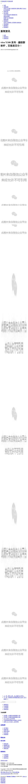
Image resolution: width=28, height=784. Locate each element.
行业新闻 (6, 706)
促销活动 (6, 38)
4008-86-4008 (4, 760)
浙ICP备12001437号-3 (6, 772)
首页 (5, 5)
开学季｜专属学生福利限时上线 (12, 715)
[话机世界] (14, 1)
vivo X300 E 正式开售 (9, 718)
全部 (5, 8)
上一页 (14, 696)
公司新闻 (6, 707)
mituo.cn (24, 776)
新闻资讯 (6, 36)
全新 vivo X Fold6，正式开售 (11, 721)
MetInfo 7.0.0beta (11, 776)
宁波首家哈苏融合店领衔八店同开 (13, 720)
